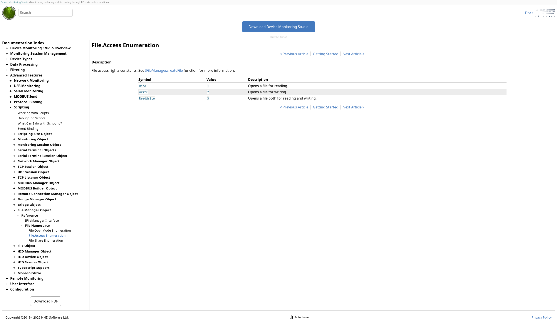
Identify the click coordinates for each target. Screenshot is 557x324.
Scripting (21, 107)
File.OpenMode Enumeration (50, 230)
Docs (529, 12)
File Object (26, 245)
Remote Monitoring (27, 278)
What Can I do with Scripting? (40, 123)
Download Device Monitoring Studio (279, 26)
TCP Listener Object (34, 177)
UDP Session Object (33, 172)
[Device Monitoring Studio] (9, 13)
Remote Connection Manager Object (48, 193)
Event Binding (28, 128)
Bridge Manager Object (37, 199)
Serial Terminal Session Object (42, 155)
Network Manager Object (39, 161)
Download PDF (46, 301)
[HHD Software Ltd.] (545, 13)
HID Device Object (33, 256)
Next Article (352, 54)
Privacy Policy (542, 317)
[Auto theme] (300, 317)
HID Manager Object (35, 251)
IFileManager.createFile (164, 70)
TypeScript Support (34, 267)
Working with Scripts (33, 113)
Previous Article (295, 54)
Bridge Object (29, 204)
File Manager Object (34, 210)
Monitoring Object (33, 139)
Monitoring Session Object (39, 144)
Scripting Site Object (35, 133)
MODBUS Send (25, 96)
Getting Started (325, 54)
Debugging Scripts (31, 118)
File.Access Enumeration (47, 235)
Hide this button (278, 36)
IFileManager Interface (42, 220)
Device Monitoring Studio (14, 2)
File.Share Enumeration (46, 240)
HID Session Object (33, 262)
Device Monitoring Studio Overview (40, 48)
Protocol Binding (28, 102)
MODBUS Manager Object (39, 183)
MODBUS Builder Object (37, 188)
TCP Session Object (33, 166)
